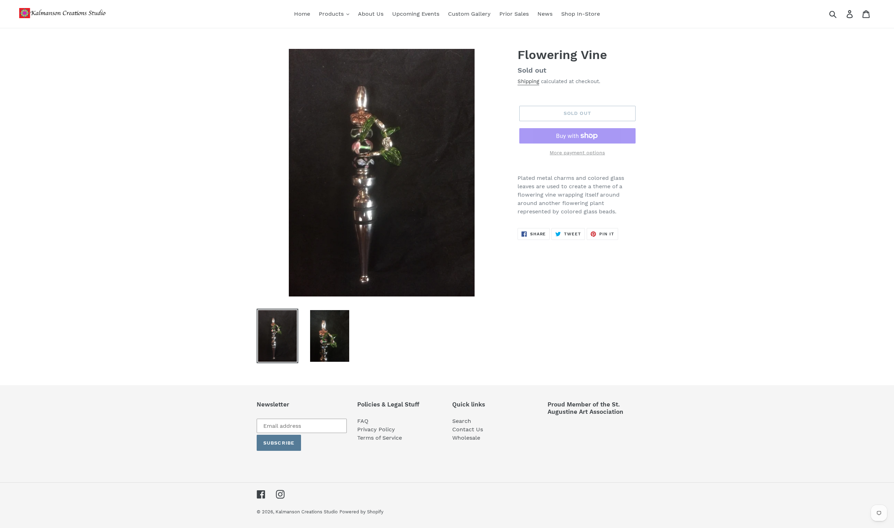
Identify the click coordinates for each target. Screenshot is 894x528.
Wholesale (466, 437)
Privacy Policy (376, 429)
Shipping (528, 81)
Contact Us (467, 429)
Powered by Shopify (361, 511)
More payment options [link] (577, 152)
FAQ (362, 421)
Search (461, 421)
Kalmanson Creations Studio (307, 511)
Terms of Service (379, 437)
